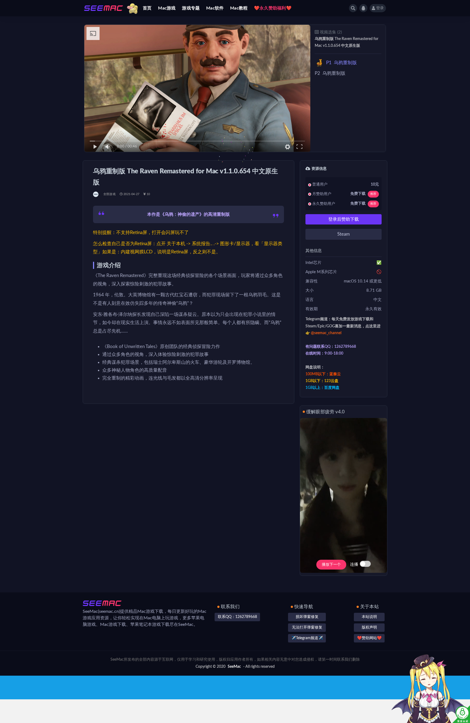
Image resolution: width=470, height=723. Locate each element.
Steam (343, 234)
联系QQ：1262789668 (237, 617)
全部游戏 (109, 194)
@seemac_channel (326, 333)
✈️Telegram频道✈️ (307, 638)
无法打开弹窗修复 (307, 627)
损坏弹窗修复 (307, 617)
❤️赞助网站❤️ (369, 638)
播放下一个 (331, 565)
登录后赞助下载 (343, 219)
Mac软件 (215, 8)
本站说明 (369, 617)
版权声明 (369, 627)
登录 (380, 8)
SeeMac (234, 667)
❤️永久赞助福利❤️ (273, 8)
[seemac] (96, 194)
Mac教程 (239, 8)
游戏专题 (191, 8)
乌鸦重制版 (341, 62)
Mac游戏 (166, 8)
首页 (147, 8)
